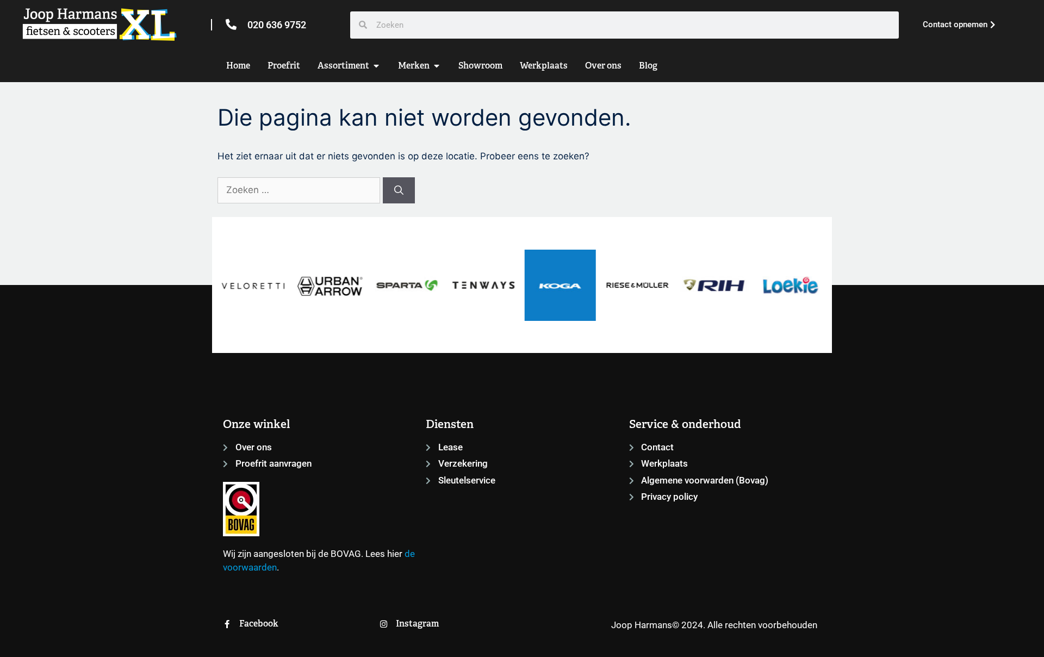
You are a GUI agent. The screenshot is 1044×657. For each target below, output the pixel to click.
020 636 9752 (276, 24)
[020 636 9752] (231, 24)
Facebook (258, 623)
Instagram (417, 623)
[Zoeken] (399, 190)
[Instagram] (384, 624)
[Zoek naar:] (300, 189)
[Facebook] (227, 624)
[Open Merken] (436, 65)
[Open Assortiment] (376, 65)
